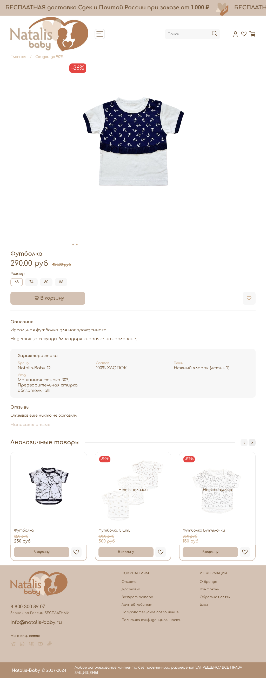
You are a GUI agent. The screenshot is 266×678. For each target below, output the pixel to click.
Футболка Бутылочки (204, 530)
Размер (17, 274)
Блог (204, 604)
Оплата (129, 582)
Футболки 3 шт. (114, 530)
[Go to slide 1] (73, 244)
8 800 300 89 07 (27, 606)
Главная (18, 57)
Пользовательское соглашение (150, 612)
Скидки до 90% (49, 57)
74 (31, 282)
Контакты (210, 589)
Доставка (131, 589)
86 (61, 282)
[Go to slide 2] (77, 244)
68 (17, 282)
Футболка (24, 530)
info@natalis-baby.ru (36, 622)
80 (46, 282)
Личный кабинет (137, 604)
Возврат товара (137, 597)
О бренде (208, 582)
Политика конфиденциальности (152, 620)
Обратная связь (215, 597)
